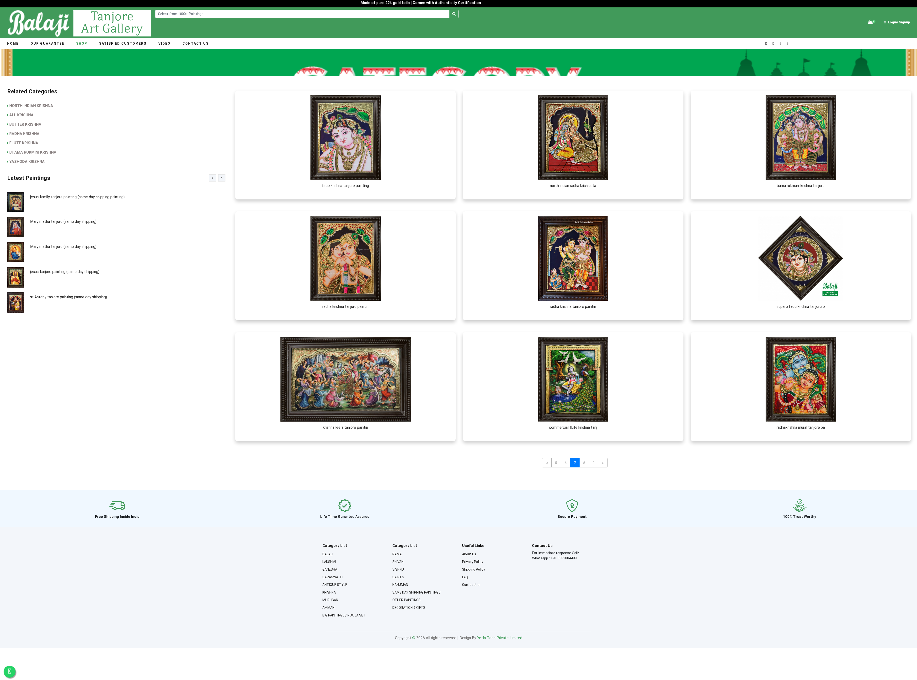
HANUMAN (400, 585)
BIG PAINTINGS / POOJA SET (344, 615)
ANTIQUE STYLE (334, 585)
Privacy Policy (472, 562)
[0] (870, 22)
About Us (469, 554)
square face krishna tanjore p (801, 306)
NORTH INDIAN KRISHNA (31, 105)
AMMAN (328, 608)
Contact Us (195, 43)
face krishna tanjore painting (345, 185)
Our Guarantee (47, 43)
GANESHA (329, 569)
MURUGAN (330, 600)
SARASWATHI (332, 577)
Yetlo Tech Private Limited (499, 638)
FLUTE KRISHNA (23, 143)
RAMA (397, 554)
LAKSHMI (329, 562)
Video (164, 43)
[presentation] (212, 178)
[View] (345, 137)
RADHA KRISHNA (24, 133)
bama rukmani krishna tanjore (801, 185)
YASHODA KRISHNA (27, 161)
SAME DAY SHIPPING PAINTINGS (416, 592)
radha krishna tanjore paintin (345, 306)
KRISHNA (329, 592)
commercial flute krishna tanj (573, 427)
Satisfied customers (122, 43)
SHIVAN (398, 562)
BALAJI (327, 554)
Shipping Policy (473, 569)
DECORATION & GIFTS (408, 608)
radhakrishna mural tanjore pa (801, 427)
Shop (81, 43)
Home (13, 43)
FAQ (465, 577)
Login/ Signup (898, 22)
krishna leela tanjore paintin (345, 427)
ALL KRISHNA (21, 115)
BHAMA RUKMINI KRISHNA (32, 152)
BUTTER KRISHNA (25, 124)
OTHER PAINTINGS (406, 600)
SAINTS (398, 577)
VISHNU (398, 569)
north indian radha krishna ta (573, 185)
